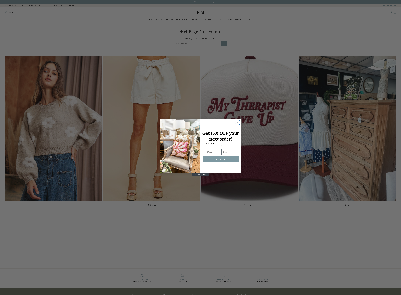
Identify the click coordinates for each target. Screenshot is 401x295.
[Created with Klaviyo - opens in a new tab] (200, 174)
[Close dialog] (237, 122)
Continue (220, 159)
